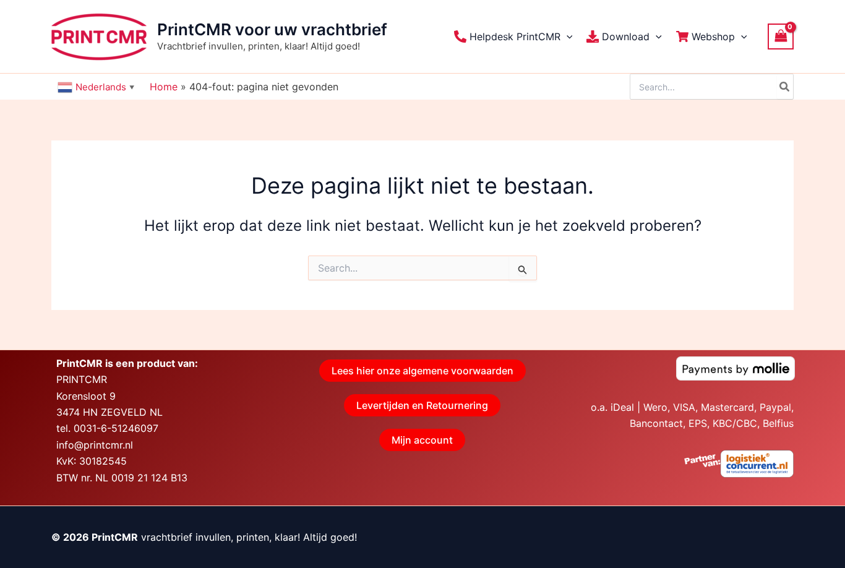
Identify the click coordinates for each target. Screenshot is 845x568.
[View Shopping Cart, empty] (781, 36)
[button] (566, 36)
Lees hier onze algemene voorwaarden (422, 370)
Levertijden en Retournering (422, 405)
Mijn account (422, 440)
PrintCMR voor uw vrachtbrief (272, 29)
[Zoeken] (785, 86)
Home (164, 86)
